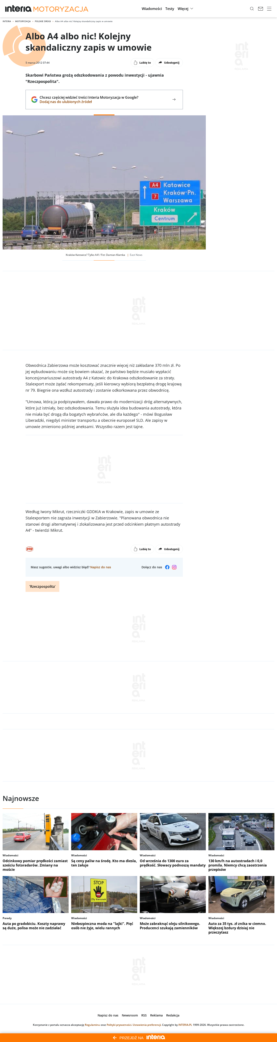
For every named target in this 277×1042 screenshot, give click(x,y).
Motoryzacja (23, 21)
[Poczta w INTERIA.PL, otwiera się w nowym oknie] (260, 8)
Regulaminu (92, 1025)
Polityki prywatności (119, 1025)
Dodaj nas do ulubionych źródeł (89, 102)
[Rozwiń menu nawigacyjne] (269, 8)
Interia (7, 21)
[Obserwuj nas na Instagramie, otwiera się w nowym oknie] (174, 567)
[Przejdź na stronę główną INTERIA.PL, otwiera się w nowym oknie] (18, 8)
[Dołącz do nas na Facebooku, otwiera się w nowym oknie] (167, 567)
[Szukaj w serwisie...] (252, 8)
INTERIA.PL (185, 1025)
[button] (152, 8)
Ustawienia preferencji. (147, 1024)
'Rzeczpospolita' (42, 586)
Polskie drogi (43, 21)
